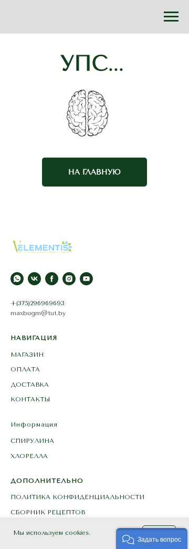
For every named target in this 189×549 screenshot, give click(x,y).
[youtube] (86, 278)
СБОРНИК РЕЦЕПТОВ (47, 512)
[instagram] (69, 278)
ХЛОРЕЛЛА (29, 456)
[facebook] (51, 278)
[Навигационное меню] (171, 17)
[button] (151, 538)
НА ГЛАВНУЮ (94, 172)
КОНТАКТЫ (30, 399)
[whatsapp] (17, 278)
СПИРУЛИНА (32, 440)
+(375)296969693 (37, 303)
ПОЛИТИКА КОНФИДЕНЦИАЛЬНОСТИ (77, 497)
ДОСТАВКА (29, 384)
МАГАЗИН (27, 354)
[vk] (34, 278)
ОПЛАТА (25, 369)
